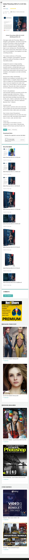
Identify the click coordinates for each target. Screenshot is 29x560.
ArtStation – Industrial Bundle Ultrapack (11, 547)
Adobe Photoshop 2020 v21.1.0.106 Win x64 (11, 223)
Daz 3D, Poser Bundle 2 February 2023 (10, 395)
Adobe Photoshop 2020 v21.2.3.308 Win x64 (11, 171)
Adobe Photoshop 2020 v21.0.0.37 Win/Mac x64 (12, 282)
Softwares (14, 11)
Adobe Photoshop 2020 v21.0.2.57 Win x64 (11, 268)
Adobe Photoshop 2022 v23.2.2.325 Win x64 (11, 157)
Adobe (9, 129)
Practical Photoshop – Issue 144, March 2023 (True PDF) (14, 477)
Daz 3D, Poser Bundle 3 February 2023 (10, 358)
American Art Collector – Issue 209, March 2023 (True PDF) (14, 439)
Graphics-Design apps (20, 11)
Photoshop (14, 129)
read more (6, 360)
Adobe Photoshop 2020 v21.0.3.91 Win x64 (11, 247)
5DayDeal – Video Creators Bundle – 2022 (11, 517)
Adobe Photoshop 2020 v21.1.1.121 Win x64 (11, 209)
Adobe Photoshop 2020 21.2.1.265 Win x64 (11, 186)
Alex (7, 8)
